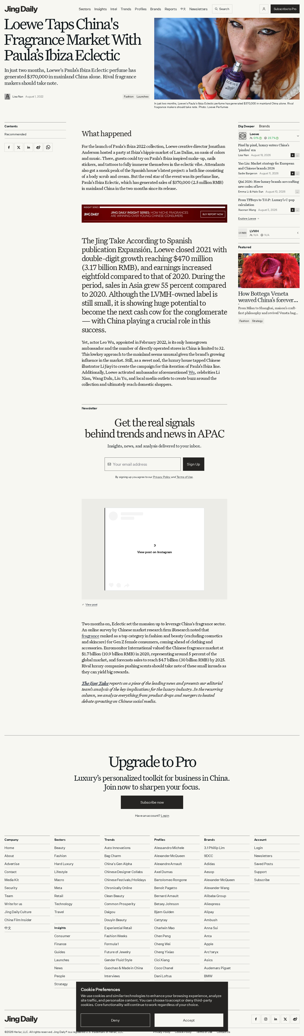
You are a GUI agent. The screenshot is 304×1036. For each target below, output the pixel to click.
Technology (63, 904)
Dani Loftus (163, 976)
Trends (126, 9)
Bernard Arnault (166, 896)
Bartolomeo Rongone (170, 880)
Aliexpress (212, 904)
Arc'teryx (211, 952)
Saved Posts (263, 864)
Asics (208, 960)
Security (10, 888)
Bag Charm (112, 856)
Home (9, 848)
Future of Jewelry (117, 952)
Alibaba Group (215, 896)
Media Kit (11, 880)
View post (91, 604)
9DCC (208, 856)
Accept (189, 1020)
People (59, 976)
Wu (191, 372)
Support (260, 872)
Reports (171, 9)
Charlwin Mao (164, 928)
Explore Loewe (247, 218)
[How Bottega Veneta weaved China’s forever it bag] (269, 270)
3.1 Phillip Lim (214, 848)
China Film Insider (18, 920)
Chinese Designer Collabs (123, 872)
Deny (115, 1020)
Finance (60, 944)
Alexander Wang (216, 888)
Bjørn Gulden (164, 912)
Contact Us (223, 1032)
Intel (113, 9)
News (58, 968)
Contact (10, 872)
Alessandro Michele (169, 848)
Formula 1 (111, 944)
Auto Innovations (117, 848)
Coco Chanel (163, 968)
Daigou (109, 912)
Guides (59, 952)
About (9, 856)
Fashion (129, 96)
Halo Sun (257, 191)
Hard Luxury (63, 864)
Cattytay (160, 920)
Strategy (257, 321)
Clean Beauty (114, 896)
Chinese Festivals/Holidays (125, 880)
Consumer (62, 936)
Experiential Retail (118, 928)
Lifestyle (60, 872)
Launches (142, 96)
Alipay (209, 912)
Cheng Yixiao (164, 952)
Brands (155, 9)
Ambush (210, 920)
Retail (58, 896)
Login (165, 815)
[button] (263, 8)
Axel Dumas (163, 872)
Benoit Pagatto (165, 888)
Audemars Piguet (217, 968)
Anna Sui (211, 928)
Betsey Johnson (166, 904)
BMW (208, 976)
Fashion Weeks (115, 936)
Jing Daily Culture (17, 912)
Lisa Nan (17, 96)
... (297, 155)
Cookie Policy (183, 1032)
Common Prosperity (119, 904)
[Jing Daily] (21, 9)
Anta (207, 936)
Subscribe (262, 880)
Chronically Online (118, 888)
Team (8, 896)
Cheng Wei (162, 944)
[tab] (264, 126)
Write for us (13, 904)
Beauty (59, 848)
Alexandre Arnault (168, 864)
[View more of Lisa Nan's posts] (7, 97)
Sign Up (193, 464)
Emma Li (243, 191)
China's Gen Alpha (118, 864)
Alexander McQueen (169, 856)
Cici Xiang (162, 960)
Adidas (209, 864)
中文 (7, 928)
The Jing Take (95, 683)
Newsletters (198, 9)
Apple (208, 944)
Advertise (11, 864)
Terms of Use (184, 477)
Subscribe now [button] (152, 802)
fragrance (90, 635)
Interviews (112, 976)
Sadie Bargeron (247, 173)
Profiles (141, 9)
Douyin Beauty (115, 920)
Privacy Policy (161, 477)
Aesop (209, 872)
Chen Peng (162, 936)
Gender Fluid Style (118, 960)
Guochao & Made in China (123, 968)
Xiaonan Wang (247, 209)
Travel (59, 912)
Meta (58, 888)
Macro (59, 880)
